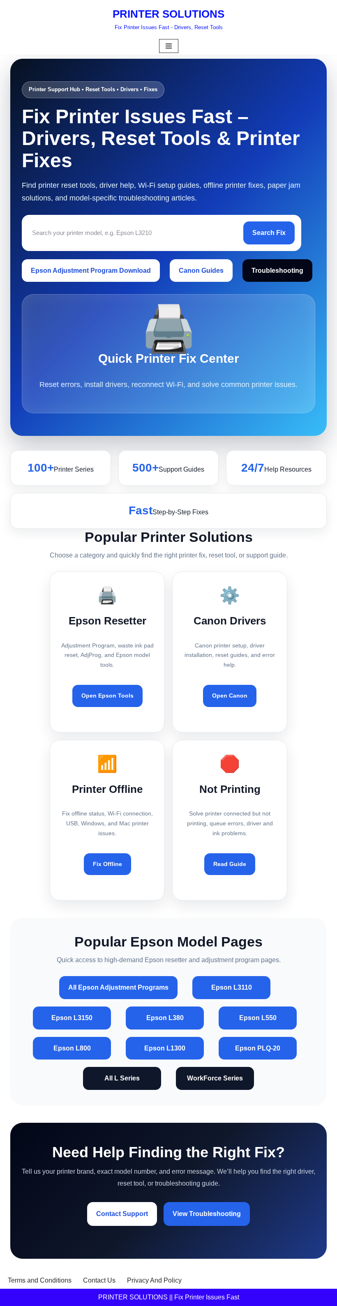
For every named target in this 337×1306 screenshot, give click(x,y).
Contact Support (122, 1213)
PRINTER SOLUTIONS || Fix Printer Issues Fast (168, 1297)
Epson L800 (72, 1048)
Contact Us (99, 1280)
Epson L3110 (231, 987)
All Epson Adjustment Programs (118, 987)
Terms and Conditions (40, 1280)
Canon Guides (201, 270)
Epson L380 (165, 1017)
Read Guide (229, 864)
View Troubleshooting (207, 1213)
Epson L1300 (164, 1048)
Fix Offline (107, 864)
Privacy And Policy (154, 1280)
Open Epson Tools (107, 695)
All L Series (122, 1078)
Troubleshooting (277, 270)
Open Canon (229, 695)
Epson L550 (258, 1017)
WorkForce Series (215, 1078)
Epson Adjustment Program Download (91, 270)
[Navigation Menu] (168, 46)
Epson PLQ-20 (257, 1048)
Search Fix (269, 232)
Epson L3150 (71, 1017)
